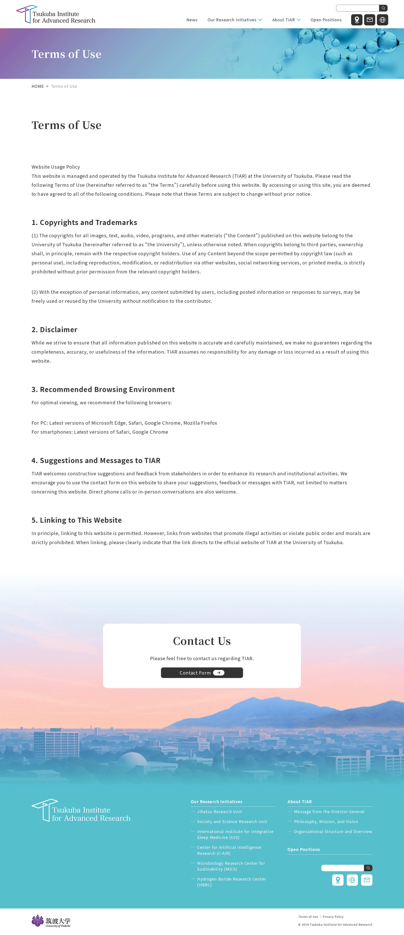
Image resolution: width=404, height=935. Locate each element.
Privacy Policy (333, 916)
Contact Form (195, 672)
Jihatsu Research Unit (219, 811)
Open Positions (326, 19)
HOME (38, 86)
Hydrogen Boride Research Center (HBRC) (231, 882)
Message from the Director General (329, 811)
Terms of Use (308, 916)
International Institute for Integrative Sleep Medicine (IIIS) (235, 834)
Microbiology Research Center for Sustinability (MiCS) (231, 866)
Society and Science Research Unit (232, 821)
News (192, 19)
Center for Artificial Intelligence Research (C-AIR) (229, 850)
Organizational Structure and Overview (333, 831)
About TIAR (283, 19)
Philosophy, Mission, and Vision (326, 821)
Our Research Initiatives (232, 19)
